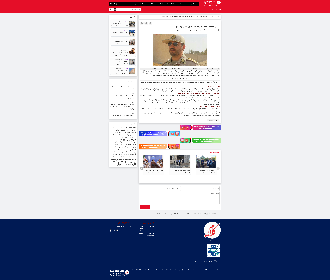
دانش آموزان (119, 140)
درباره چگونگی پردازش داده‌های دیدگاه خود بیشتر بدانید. (173, 214)
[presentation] (218, 168)
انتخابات (117, 135)
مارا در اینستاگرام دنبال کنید (180, 79)
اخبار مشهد (115, 127)
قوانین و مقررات (150, 235)
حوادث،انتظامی (202, 16)
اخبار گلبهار (125, 130)
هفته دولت (116, 159)
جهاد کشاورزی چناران (126, 137)
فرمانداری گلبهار (119, 154)
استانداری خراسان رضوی (118, 132)
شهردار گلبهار (125, 144)
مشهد (133, 159)
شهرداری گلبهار (127, 147)
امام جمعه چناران (132, 135)
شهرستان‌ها (183, 4)
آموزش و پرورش (131, 127)
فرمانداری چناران (127, 154)
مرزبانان (216, 120)
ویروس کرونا (130, 162)
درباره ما (144, 4)
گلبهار (120, 164)
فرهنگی (161, 4)
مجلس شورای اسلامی (120, 157)
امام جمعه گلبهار (124, 135)
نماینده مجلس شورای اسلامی (125, 159)
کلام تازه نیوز (127, 164)
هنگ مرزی (210, 120)
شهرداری (120, 144)
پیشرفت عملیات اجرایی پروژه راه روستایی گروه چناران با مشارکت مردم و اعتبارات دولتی (206, 173)
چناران (123, 161)
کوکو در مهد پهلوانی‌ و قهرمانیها (120, 32)
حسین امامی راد (118, 137)
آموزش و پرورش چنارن (122, 127)
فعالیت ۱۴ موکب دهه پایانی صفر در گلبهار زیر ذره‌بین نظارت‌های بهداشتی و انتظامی (153, 173)
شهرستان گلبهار (126, 149)
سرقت (134, 142)
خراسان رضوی (129, 139)
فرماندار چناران (122, 152)
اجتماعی (172, 4)
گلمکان (115, 164)
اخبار (188, 4)
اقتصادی (166, 4)
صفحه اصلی (194, 4)
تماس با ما (150, 4)
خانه (216, 16)
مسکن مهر (113, 157)
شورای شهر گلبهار (120, 149)
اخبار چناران (133, 130)
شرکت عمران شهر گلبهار (124, 142)
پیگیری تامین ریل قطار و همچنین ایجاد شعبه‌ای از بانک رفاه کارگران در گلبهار (119, 25)
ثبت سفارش (138, 4)
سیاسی (177, 4)
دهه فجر (114, 140)
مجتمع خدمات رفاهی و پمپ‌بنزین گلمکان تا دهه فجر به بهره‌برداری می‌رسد (181, 173)
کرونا (118, 161)
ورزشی (156, 4)
